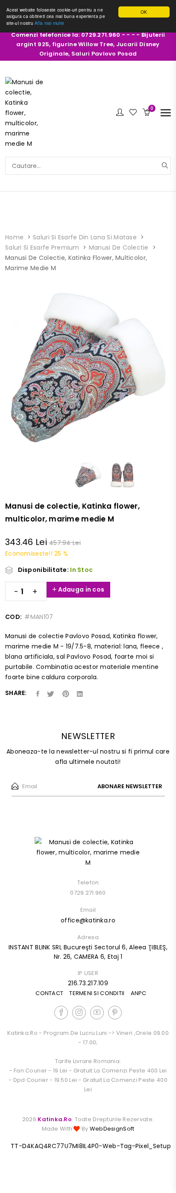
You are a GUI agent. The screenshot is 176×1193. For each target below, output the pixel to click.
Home (14, 237)
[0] (146, 113)
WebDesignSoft (112, 1129)
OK (144, 12)
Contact (49, 993)
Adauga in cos (80, 589)
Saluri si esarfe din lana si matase (85, 237)
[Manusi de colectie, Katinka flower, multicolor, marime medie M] (26, 112)
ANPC (139, 993)
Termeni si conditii (96, 993)
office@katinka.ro (88, 920)
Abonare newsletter (129, 786)
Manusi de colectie (119, 247)
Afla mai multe (49, 23)
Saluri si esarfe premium (42, 247)
